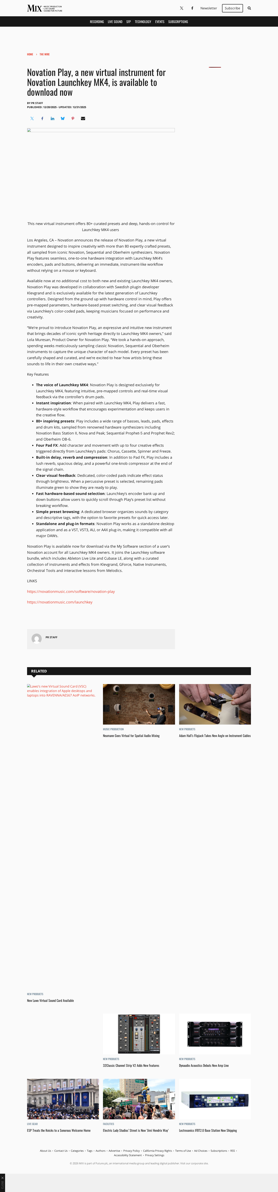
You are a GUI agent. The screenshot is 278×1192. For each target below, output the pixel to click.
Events (159, 21)
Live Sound (115, 21)
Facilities (108, 1124)
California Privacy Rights (157, 1151)
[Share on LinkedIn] (52, 118)
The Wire (45, 54)
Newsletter (208, 8)
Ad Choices (200, 1151)
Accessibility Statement (128, 1155)
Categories (77, 1151)
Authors (100, 1151)
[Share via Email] (83, 118)
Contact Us (61, 1151)
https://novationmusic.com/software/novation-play (71, 591)
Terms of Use (183, 1151)
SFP (128, 21)
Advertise (114, 1151)
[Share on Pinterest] (73, 118)
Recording (97, 21)
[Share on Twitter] (32, 118)
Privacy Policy (131, 1151)
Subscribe (232, 8)
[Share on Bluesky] (63, 118)
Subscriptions (178, 21)
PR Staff (37, 103)
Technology (143, 21)
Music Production (113, 729)
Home (30, 54)
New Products (35, 994)
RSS (232, 1151)
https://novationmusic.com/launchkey (59, 602)
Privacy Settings (154, 1155)
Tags (89, 1151)
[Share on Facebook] (42, 118)
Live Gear (32, 1124)
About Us (45, 1151)
